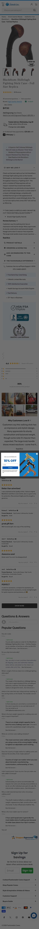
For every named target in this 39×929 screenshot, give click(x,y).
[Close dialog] (37, 454)
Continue (10, 467)
